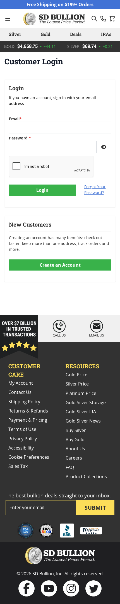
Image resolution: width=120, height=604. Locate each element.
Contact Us (20, 392)
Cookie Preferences (28, 457)
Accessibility (21, 448)
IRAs (106, 34)
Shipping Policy (24, 402)
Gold (45, 34)
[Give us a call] (103, 18)
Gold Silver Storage (86, 403)
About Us (75, 449)
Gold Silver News (83, 421)
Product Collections (86, 477)
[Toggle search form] (94, 18)
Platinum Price (81, 393)
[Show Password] (104, 147)
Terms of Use (22, 429)
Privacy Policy (22, 439)
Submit (95, 507)
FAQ (70, 467)
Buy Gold (75, 440)
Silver (15, 34)
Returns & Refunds (28, 411)
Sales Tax (18, 466)
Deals (75, 34)
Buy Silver (76, 430)
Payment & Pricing (27, 420)
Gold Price (76, 375)
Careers (74, 458)
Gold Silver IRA (81, 412)
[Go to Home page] (55, 19)
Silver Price (77, 384)
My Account (20, 383)
